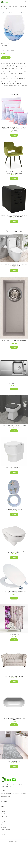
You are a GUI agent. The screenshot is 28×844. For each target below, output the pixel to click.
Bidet (6, 45)
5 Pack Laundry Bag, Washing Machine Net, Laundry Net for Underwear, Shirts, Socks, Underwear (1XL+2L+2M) (14, 129)
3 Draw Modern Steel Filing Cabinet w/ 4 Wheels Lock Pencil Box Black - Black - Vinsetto (14, 215)
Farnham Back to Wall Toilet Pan (14, 467)
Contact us (3, 827)
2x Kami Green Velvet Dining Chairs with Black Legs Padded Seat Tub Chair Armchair (14, 172)
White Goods (4, 816)
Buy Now (6, 57)
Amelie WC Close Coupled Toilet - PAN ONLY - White (14, 425)
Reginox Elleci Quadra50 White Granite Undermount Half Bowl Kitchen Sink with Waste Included (14, 341)
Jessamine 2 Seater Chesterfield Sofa (14, 676)
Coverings (3, 809)
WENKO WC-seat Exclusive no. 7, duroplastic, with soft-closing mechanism (14, 551)
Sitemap (3, 834)
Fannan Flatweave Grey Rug (14, 761)
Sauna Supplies (4, 813)
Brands (2, 806)
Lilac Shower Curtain (14, 634)
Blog (2, 824)
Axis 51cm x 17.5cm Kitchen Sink (14, 384)
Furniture (3, 811)
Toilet (19, 43)
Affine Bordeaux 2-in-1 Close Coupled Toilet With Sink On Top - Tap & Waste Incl (14, 264)
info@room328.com (5, 796)
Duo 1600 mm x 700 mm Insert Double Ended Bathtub (14, 719)
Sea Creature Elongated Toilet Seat (14, 509)
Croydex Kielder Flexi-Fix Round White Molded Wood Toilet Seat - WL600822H (14, 592)
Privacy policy (4, 832)
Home (2, 11)
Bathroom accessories (12, 43)
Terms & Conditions (5, 829)
